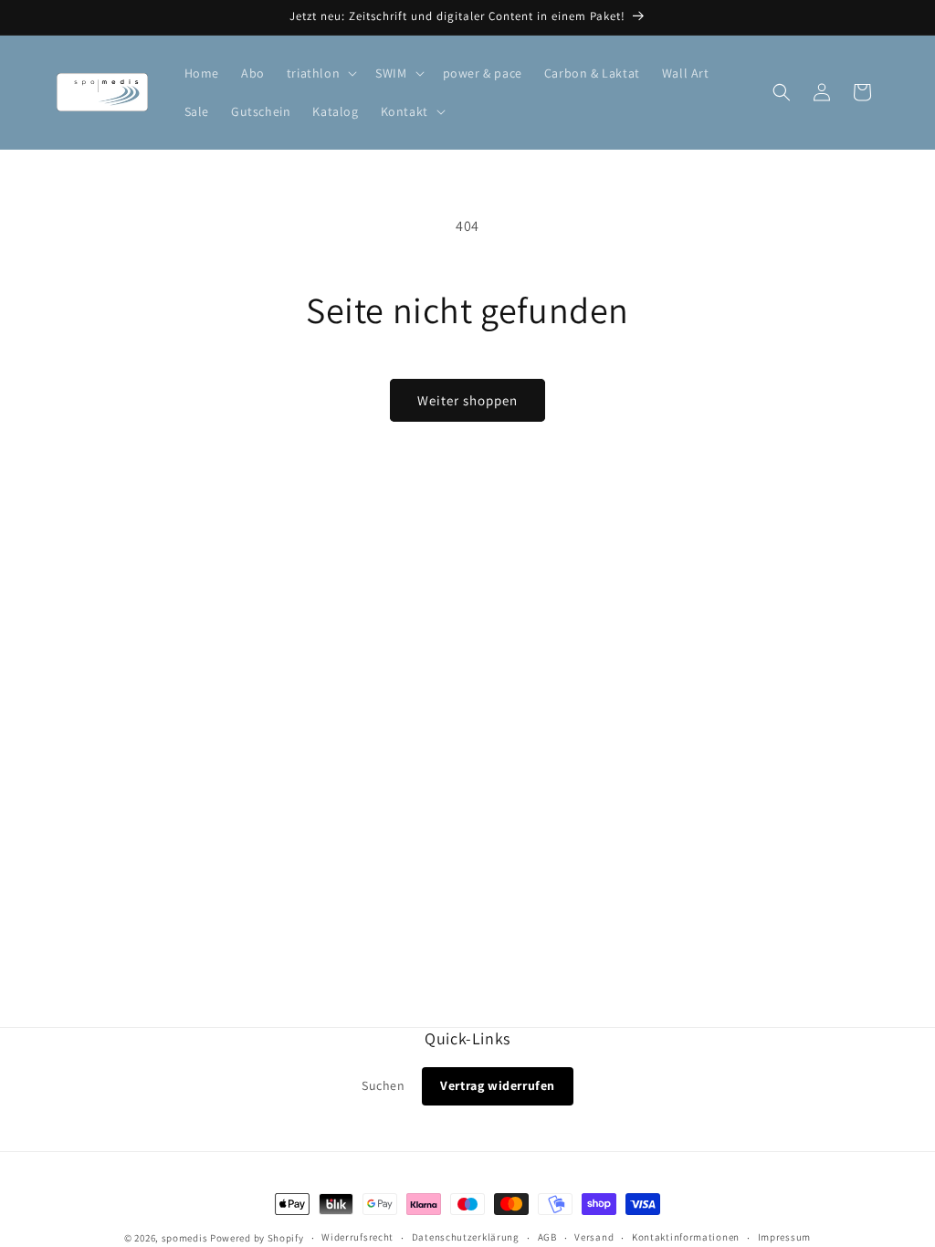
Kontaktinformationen (686, 1237)
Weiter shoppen (467, 400)
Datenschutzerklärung (466, 1237)
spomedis (185, 1237)
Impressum (784, 1237)
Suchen (383, 1085)
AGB (547, 1237)
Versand (594, 1237)
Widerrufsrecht (357, 1237)
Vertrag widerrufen (497, 1085)
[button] (320, 73)
